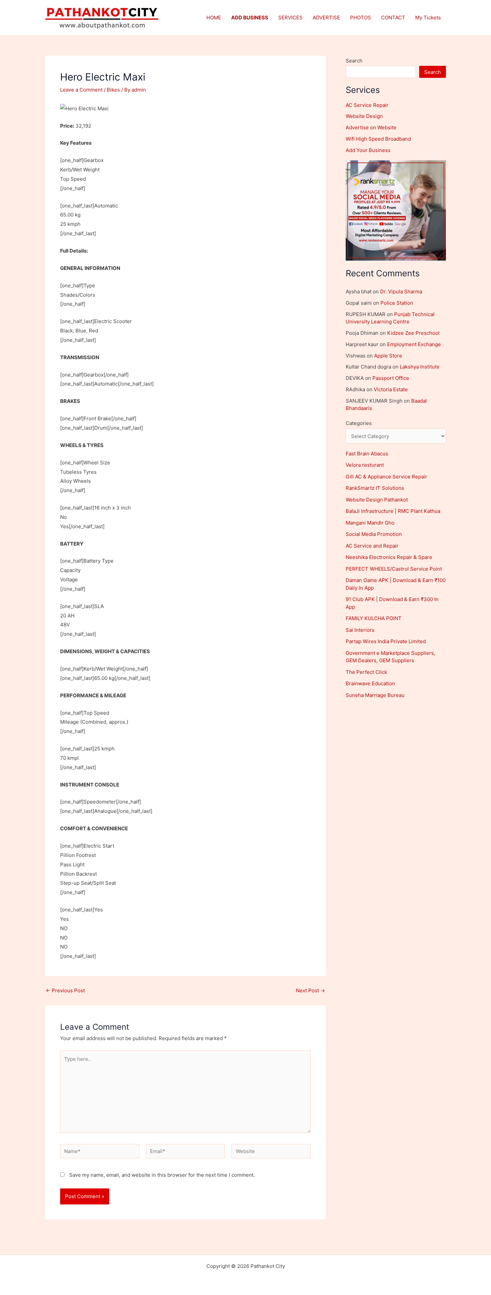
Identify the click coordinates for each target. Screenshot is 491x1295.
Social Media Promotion (374, 534)
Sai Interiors (360, 630)
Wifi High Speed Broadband (378, 139)
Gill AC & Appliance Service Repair (386, 476)
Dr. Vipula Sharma (401, 291)
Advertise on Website (371, 127)
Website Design (364, 116)
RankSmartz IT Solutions (375, 488)
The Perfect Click (366, 672)
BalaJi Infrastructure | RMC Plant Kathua (393, 511)
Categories (359, 423)
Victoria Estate (391, 389)
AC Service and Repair (372, 546)
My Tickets (428, 17)
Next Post (310, 990)
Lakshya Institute (420, 367)
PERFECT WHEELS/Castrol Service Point (394, 569)
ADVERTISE (326, 17)
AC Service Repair (367, 105)
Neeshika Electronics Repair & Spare (389, 557)
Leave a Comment (81, 90)
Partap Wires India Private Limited (386, 641)
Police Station (396, 303)
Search (354, 60)
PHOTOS (360, 17)
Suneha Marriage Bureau (375, 695)
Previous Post (65, 990)
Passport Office (390, 378)
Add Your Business (368, 150)
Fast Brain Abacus (367, 453)
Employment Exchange (414, 344)
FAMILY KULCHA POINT (373, 618)
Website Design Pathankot (377, 499)
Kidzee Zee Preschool (413, 333)
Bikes (113, 90)
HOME (213, 17)
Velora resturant (365, 465)
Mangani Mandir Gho (370, 523)
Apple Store (388, 355)
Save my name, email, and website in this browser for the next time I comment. (162, 1175)
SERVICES (290, 17)
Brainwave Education (370, 683)
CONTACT (393, 17)
